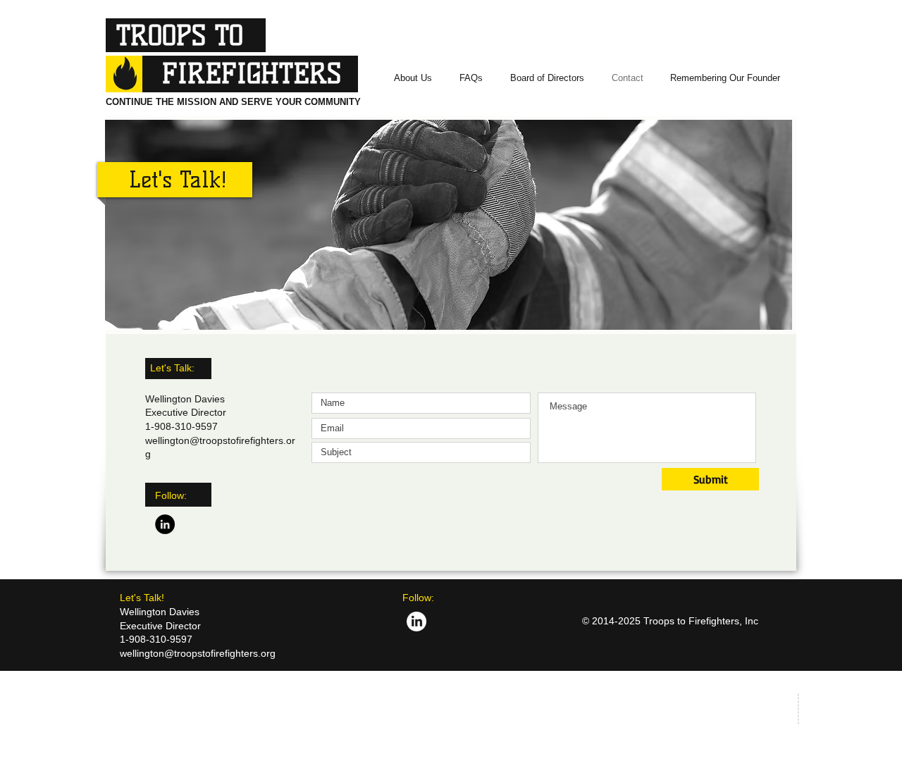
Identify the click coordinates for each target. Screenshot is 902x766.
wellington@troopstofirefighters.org (198, 653)
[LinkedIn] (165, 524)
